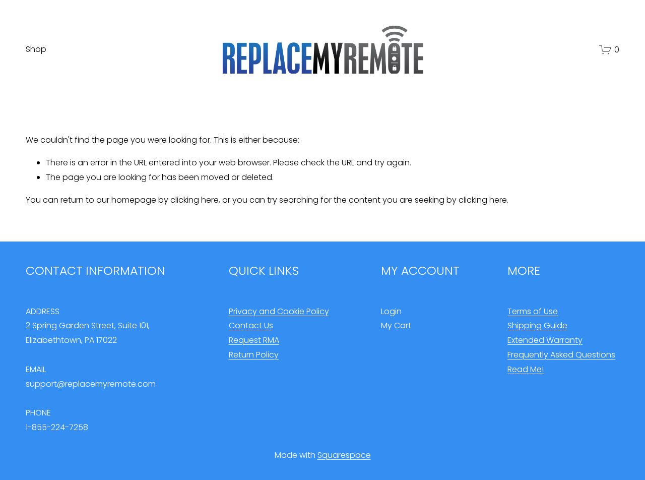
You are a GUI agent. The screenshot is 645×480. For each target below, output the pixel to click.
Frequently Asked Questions (561, 355)
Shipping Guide (537, 325)
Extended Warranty (545, 340)
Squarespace (344, 455)
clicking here (194, 200)
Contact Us (251, 325)
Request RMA (254, 340)
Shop (36, 49)
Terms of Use (532, 311)
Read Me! (525, 369)
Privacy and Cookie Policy (279, 311)
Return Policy (254, 355)
